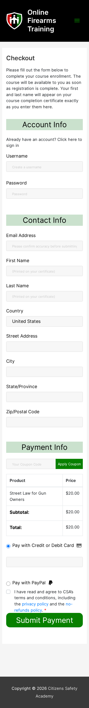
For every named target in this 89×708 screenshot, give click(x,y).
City (10, 361)
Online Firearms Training (41, 20)
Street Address (21, 336)
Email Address (21, 235)
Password (16, 182)
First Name (17, 260)
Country (14, 310)
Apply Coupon (69, 464)
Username (16, 156)
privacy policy (35, 603)
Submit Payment (44, 620)
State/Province (21, 386)
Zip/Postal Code (22, 411)
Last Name (17, 285)
